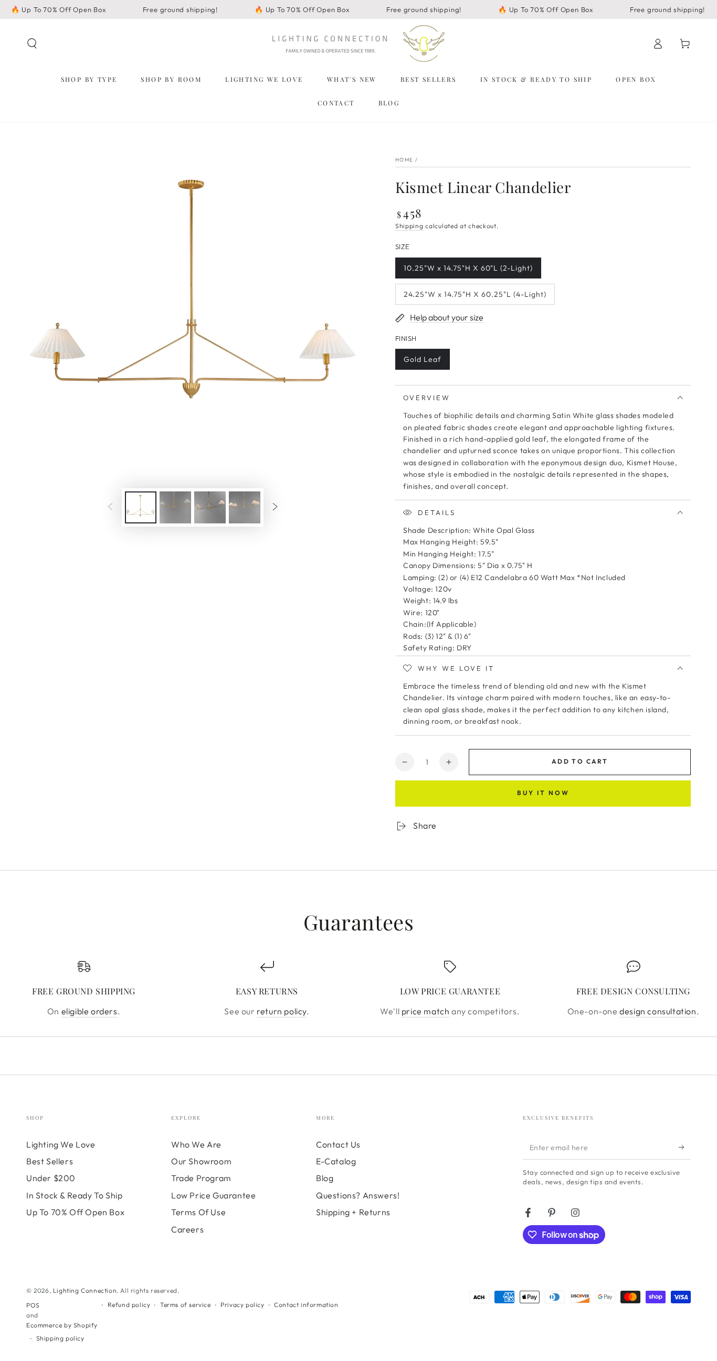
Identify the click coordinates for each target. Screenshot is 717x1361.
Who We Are (196, 1144)
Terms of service (185, 1305)
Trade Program (201, 1178)
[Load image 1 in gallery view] (140, 507)
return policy (282, 1011)
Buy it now (543, 793)
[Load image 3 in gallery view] (175, 507)
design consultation (657, 1011)
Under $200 (51, 1178)
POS (33, 1305)
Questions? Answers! (357, 1195)
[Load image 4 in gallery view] (210, 507)
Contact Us (338, 1144)
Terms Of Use (198, 1212)
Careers (187, 1229)
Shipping (409, 226)
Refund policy (129, 1305)
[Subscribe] (685, 1147)
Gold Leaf (424, 362)
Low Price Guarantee (213, 1195)
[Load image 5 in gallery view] (244, 507)
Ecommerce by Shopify (62, 1325)
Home (404, 159)
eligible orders (89, 1011)
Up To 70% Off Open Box (75, 1212)
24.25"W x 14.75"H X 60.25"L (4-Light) (474, 297)
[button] (32, 43)
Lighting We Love (61, 1144)
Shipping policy (60, 1338)
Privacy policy (242, 1305)
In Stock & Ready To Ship (74, 1195)
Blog (324, 1178)
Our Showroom (201, 1161)
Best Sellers (49, 1161)
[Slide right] (275, 507)
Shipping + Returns (353, 1212)
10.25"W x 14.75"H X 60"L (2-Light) (468, 270)
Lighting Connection (85, 1290)
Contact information (306, 1305)
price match (426, 1011)
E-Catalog (336, 1161)
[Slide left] (110, 507)
